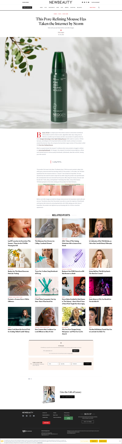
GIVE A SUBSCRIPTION (67, 396)
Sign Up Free (88, 421)
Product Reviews (67, 269)
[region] (61, 441)
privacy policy (70, 353)
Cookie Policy (45, 417)
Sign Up (75, 350)
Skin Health (38, 239)
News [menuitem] (41, 7)
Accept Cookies (103, 441)
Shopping (10, 269)
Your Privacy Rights (84, 441)
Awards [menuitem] (67, 7)
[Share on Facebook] (29, 379)
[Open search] (99, 7)
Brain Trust (55, 415)
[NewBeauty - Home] (61, 2)
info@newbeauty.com (45, 434)
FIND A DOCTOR (27, 7)
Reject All (94, 441)
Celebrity (92, 239)
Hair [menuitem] (62, 7)
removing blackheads (44, 150)
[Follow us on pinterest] (84, 2)
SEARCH (87, 363)
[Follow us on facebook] (82, 2)
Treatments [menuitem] (52, 7)
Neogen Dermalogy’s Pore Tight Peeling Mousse (53, 139)
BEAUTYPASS (93, 7)
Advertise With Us (45, 415)
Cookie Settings (68, 418)
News (63, 297)
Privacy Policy (67, 415)
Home (55, 13)
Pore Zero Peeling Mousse (46, 145)
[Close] (120, 441)
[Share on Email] (31, 379)
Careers (54, 412)
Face (59, 13)
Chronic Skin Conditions (15, 297)
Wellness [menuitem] (79, 7)
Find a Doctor (66, 412)
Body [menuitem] (58, 7)
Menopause (65, 327)
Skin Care (65, 13)
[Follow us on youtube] (88, 2)
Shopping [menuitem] (72, 7)
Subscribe (25, 2)
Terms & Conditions (57, 417)
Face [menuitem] (45, 7)
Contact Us (44, 412)
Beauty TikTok (45, 132)
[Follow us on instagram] (86, 2)
